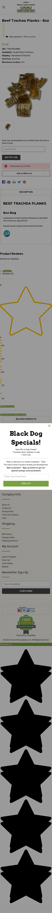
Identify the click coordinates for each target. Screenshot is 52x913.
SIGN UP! (26, 483)
